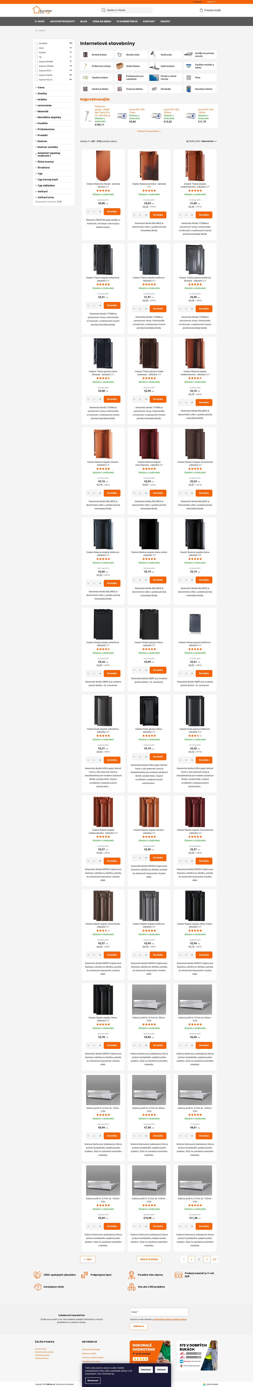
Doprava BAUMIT (55, 62)
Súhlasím (161, 1369)
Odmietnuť (146, 1369)
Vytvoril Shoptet (212, 1384)
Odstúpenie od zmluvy (91, 1361)
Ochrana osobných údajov (93, 1357)
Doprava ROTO (55, 71)
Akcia (55, 48)
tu (113, 1374)
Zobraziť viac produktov (148, 131)
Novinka (55, 52)
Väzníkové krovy (41, 1358)
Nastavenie (93, 1380)
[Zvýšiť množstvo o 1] (100, 211)
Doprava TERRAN (55, 66)
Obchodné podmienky (91, 1349)
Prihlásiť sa (138, 1326)
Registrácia (211, 2)
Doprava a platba (89, 1353)
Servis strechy (40, 1349)
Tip (55, 57)
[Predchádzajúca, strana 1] (191, 1259)
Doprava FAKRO (55, 75)
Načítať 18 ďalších (149, 1259)
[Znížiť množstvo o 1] (88, 211)
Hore (89, 1259)
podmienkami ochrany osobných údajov (170, 1319)
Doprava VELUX (55, 80)
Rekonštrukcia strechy (44, 1352)
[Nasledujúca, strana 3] (206, 1259)
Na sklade (55, 43)
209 (214, 1259)
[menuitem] (39, 21)
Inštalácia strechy (42, 1355)
